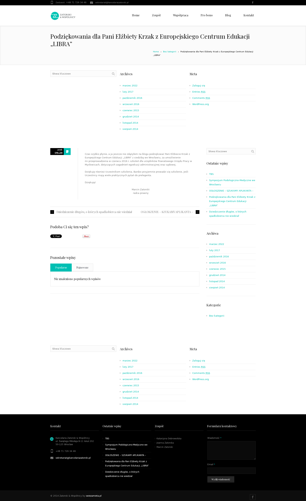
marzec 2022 (130, 85)
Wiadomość (214, 438)
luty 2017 (128, 91)
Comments (201, 98)
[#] (253, 3)
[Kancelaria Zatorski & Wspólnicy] (63, 9)
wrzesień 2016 (131, 104)
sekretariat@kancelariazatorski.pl (112, 2)
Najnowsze (82, 267)
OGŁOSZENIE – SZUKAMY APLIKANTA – (167, 212)
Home (156, 52)
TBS (211, 174)
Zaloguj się (198, 85)
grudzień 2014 (131, 116)
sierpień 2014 (130, 129)
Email (211, 464)
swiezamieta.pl (93, 496)
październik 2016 (132, 98)
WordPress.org (200, 104)
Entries (198, 91)
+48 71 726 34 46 (76, 2)
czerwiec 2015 (131, 110)
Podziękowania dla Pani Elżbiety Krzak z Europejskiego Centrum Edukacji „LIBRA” (232, 201)
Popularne (61, 267)
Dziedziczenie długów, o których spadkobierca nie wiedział (94, 212)
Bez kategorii (169, 52)
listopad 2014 (130, 122)
